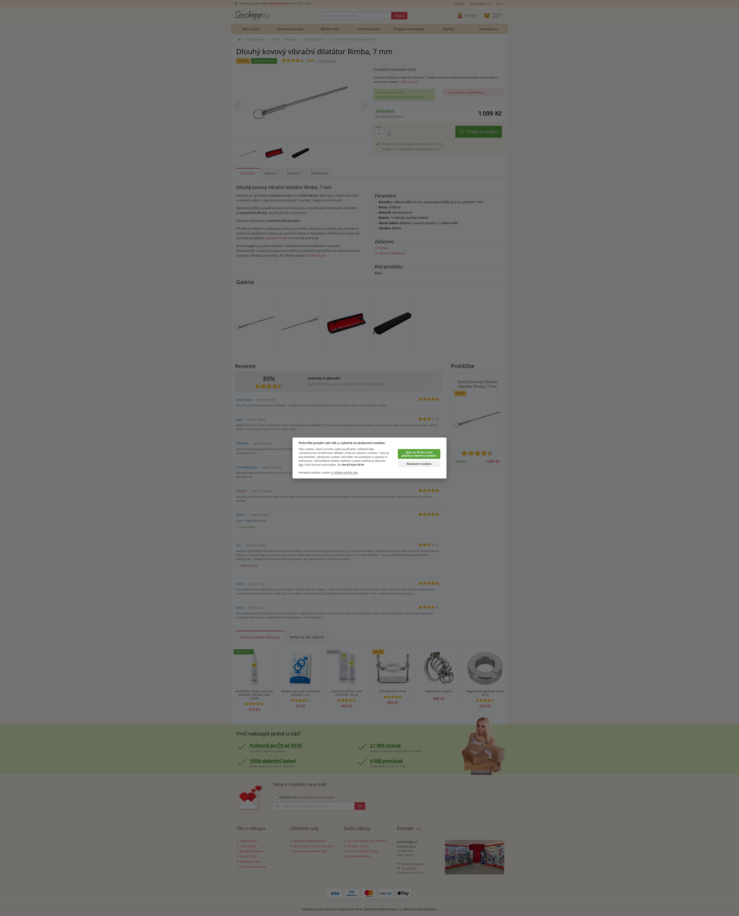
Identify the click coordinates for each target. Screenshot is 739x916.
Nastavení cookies (419, 463)
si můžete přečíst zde (344, 472)
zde (301, 464)
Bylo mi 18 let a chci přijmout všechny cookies (419, 454)
